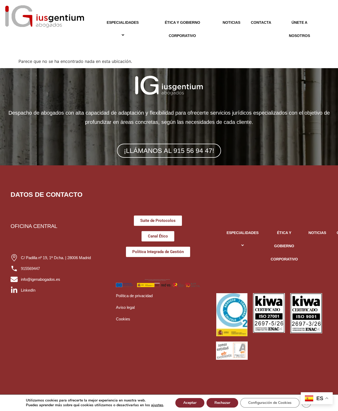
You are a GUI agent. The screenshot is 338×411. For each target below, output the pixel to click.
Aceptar (189, 402)
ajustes (157, 405)
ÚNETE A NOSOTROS (299, 29)
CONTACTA (261, 22)
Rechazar (222, 402)
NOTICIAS (231, 22)
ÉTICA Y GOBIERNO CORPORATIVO (182, 29)
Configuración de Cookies (270, 402)
